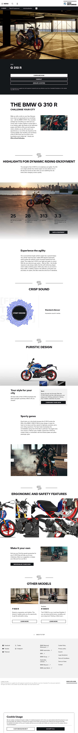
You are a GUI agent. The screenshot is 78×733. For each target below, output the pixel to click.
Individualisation (27, 8)
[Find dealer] (17, 3)
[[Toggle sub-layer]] (36, 8)
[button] (5, 4)
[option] (43, 383)
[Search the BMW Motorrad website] (12, 3)
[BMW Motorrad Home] (70, 3)
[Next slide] (65, 460)
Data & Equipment (14, 8)
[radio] (59, 311)
